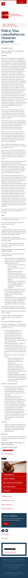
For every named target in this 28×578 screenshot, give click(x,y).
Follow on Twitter (6, 530)
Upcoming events (7, 504)
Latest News (9, 479)
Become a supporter (13, 483)
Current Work (10, 24)
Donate (6, 491)
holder (4, 166)
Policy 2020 (10, 450)
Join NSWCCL (9, 475)
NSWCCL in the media (8, 500)
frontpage (5, 450)
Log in (21, 2)
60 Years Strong (7, 496)
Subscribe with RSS (11, 552)
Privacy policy (9, 572)
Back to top (19, 572)
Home (4, 24)
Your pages (6, 534)
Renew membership (8, 508)
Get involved (9, 487)
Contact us (14, 572)
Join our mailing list (10, 516)
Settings (5, 538)
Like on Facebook (2, 530)
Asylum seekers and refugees (10, 26)
